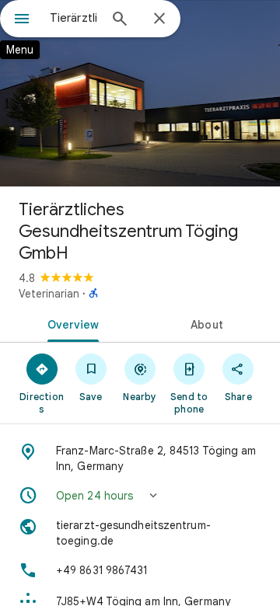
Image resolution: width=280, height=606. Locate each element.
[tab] (70, 323)
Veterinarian (49, 294)
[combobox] (74, 18)
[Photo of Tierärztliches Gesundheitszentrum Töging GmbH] (140, 93)
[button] (140, 495)
